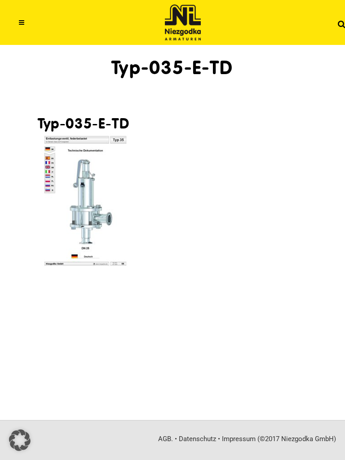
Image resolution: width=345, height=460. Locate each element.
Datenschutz (197, 439)
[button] (20, 440)
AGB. (165, 439)
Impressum (239, 439)
